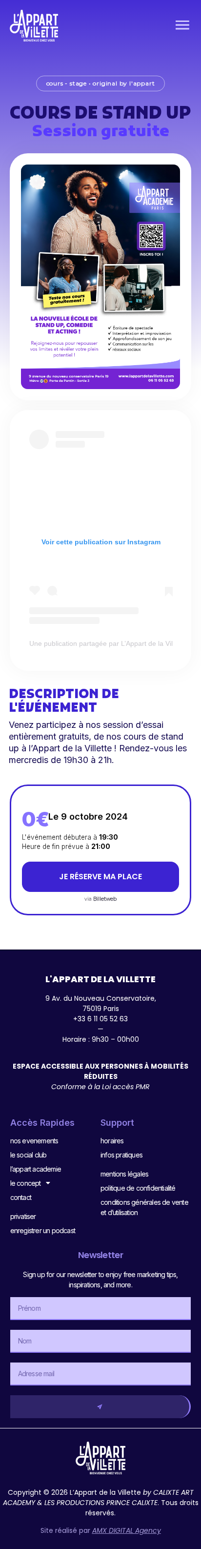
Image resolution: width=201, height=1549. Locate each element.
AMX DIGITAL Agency (126, 1530)
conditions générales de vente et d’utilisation (144, 1207)
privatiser (23, 1216)
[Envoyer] (100, 1406)
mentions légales (124, 1174)
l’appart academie (35, 1169)
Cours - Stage (66, 83)
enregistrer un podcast (42, 1230)
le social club (28, 1155)
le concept (25, 1183)
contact (20, 1197)
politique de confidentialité (138, 1188)
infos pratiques (121, 1155)
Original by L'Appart (124, 83)
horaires (112, 1140)
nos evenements (34, 1140)
